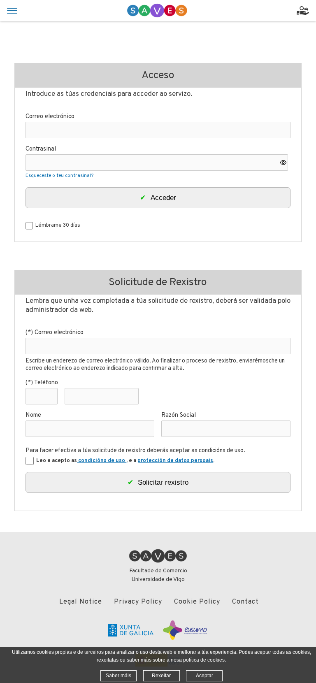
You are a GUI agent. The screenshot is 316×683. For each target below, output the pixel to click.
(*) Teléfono (42, 383)
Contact (245, 602)
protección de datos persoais (175, 461)
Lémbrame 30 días (57, 225)
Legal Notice (80, 602)
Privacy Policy (138, 602)
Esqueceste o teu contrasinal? (59, 175)
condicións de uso (101, 461)
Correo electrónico (50, 117)
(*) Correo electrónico (55, 333)
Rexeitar (161, 675)
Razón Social (178, 415)
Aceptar (204, 675)
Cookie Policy (197, 602)
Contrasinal (41, 149)
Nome (33, 415)
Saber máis (118, 675)
